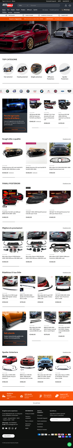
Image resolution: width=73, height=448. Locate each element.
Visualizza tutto (67, 139)
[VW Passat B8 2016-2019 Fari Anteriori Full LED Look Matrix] (36, 105)
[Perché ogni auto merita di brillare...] (14, 106)
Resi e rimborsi (29, 421)
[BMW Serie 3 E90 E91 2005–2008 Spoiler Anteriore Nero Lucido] (27, 363)
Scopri (14, 342)
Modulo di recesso (42, 429)
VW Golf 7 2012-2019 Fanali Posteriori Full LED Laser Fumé (36, 212)
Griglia (13, 10)
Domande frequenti (51, 1)
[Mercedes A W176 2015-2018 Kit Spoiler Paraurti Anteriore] (10, 363)
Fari (8, 10)
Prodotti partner (54, 10)
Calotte (4, 12)
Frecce (10, 12)
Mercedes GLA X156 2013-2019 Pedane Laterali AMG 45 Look (35, 329)
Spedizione (40, 424)
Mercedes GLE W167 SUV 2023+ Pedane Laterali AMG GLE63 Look (64, 330)
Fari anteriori (8, 77)
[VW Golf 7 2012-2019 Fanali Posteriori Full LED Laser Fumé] (36, 197)
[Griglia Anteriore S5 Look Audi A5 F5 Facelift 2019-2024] (36, 153)
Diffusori (29, 10)
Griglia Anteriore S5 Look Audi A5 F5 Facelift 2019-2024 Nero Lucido (12, 168)
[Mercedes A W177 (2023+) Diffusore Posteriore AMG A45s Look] (60, 242)
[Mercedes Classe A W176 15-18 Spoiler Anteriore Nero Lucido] (63, 363)
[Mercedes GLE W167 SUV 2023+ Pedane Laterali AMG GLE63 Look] (65, 318)
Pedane (23, 10)
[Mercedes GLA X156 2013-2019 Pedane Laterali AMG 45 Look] (36, 318)
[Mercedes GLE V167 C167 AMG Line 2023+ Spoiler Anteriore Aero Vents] (45, 363)
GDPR (59, 1)
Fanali (17, 10)
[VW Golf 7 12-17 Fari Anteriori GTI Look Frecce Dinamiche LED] (50, 105)
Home (4, 10)
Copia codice (60, 19)
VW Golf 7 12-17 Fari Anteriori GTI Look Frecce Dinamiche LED (49, 117)
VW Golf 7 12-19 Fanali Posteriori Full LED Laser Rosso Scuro (59, 212)
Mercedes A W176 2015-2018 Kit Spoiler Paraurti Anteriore (9, 376)
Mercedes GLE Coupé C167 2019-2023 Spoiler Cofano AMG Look (45, 296)
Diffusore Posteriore (50, 78)
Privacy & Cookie (29, 413)
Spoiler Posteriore (64, 78)
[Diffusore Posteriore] (50, 69)
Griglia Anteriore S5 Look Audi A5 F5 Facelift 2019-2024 (36, 168)
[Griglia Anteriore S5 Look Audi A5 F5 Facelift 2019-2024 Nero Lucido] (13, 153)
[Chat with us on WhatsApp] (69, 444)
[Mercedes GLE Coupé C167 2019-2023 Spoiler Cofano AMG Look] (45, 283)
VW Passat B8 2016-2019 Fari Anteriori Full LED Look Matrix (35, 116)
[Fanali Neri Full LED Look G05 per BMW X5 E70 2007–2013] (13, 197)
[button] (69, 5)
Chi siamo (45, 10)
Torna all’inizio (36, 403)
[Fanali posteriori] (22, 69)
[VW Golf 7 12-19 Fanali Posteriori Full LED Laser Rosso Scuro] (60, 197)
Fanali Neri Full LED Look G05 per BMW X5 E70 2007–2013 (11, 212)
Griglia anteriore (36, 77)
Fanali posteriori (22, 77)
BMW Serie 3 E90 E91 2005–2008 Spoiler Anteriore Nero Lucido (26, 376)
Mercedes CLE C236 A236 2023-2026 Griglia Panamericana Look (59, 168)
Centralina (17, 12)
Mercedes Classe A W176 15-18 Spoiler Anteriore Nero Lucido (62, 376)
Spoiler (35, 10)
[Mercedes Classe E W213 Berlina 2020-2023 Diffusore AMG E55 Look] (36, 242)
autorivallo (8, 442)
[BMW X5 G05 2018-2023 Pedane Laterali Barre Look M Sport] (50, 318)
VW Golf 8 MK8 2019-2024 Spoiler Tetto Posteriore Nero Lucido (62, 296)
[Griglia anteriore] (36, 69)
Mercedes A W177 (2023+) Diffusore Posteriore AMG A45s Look (59, 257)
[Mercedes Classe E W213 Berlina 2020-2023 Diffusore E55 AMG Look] (13, 242)
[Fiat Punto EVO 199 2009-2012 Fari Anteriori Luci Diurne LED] (65, 105)
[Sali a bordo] (14, 321)
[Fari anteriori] (8, 69)
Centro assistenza (42, 421)
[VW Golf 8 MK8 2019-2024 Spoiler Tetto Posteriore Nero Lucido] (63, 283)
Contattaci (40, 426)
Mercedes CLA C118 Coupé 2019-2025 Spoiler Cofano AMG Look (9, 296)
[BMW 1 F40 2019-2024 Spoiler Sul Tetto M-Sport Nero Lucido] (27, 283)
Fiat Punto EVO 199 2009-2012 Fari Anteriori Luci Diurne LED (64, 117)
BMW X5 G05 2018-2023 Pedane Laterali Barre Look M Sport (50, 329)
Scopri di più (15, 129)
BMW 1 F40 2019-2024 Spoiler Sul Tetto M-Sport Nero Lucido (27, 296)
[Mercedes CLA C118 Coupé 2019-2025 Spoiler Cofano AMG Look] (10, 283)
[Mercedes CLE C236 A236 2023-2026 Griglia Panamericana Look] (60, 153)
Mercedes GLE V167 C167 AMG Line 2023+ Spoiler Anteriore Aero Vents (45, 376)
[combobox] (38, 5)
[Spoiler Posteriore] (65, 69)
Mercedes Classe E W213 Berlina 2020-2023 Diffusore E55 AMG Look (12, 257)
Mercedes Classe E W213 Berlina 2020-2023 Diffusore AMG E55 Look (36, 257)
